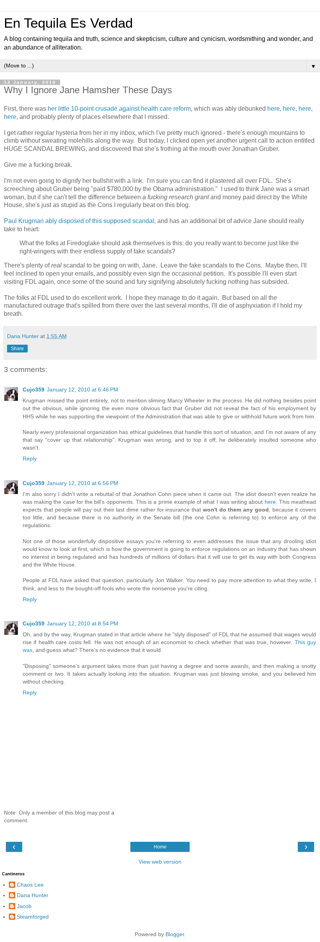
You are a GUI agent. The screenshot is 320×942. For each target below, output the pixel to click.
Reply (30, 458)
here (273, 108)
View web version (160, 862)
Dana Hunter (32, 895)
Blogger (174, 934)
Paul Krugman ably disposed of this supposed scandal (79, 221)
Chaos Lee (30, 885)
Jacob (24, 906)
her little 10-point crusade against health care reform (119, 108)
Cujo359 (33, 389)
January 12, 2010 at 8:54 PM (82, 623)
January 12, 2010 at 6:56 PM (82, 483)
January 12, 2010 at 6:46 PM (82, 389)
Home (160, 847)
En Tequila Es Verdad (68, 23)
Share (17, 348)
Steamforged (33, 917)
